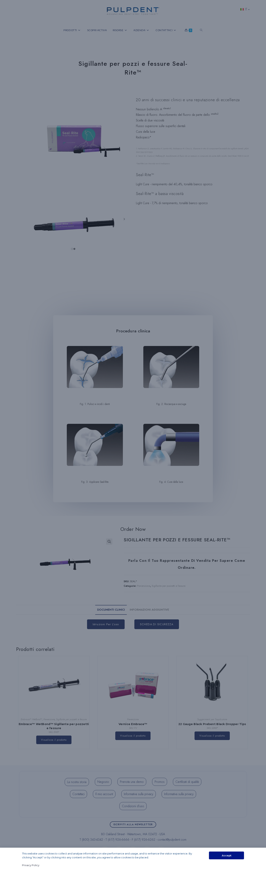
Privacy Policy (30, 865)
